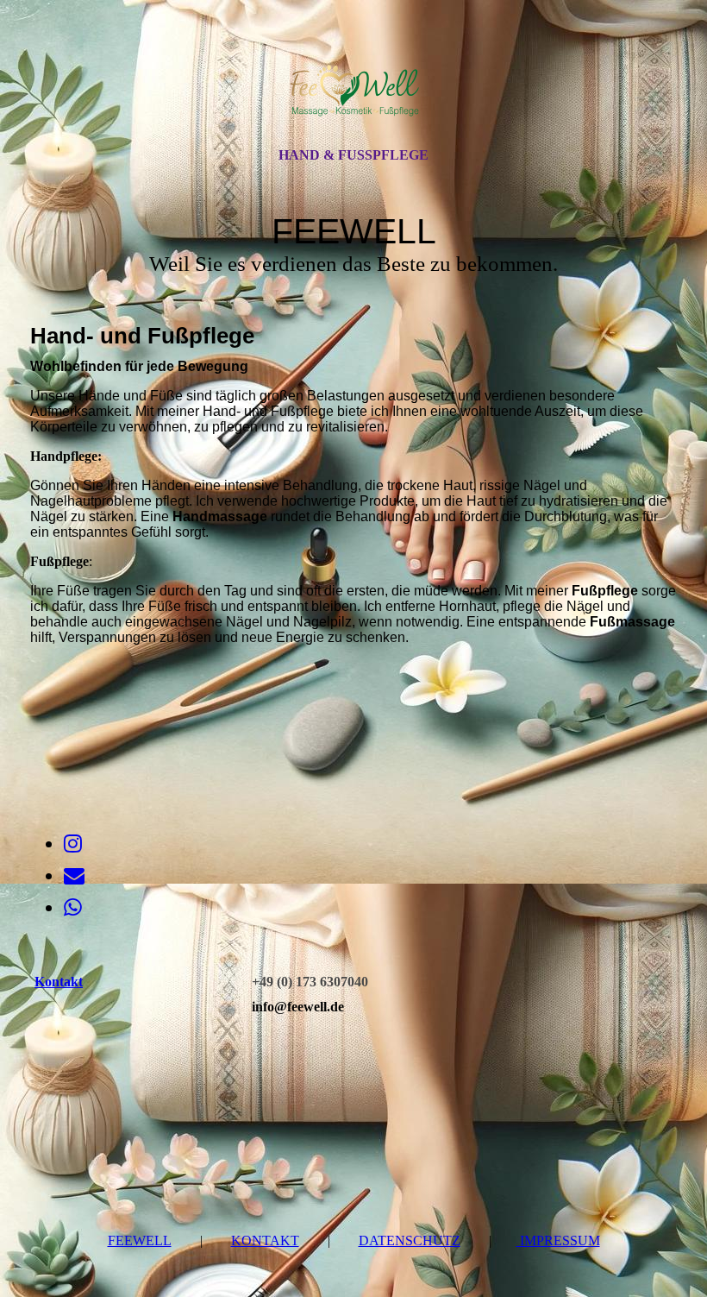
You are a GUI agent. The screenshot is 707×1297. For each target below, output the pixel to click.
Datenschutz (409, 1240)
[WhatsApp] (73, 908)
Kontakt (265, 1240)
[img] (353, 89)
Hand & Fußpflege (353, 155)
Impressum (558, 1240)
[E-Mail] (74, 876)
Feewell (140, 1240)
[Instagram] (73, 844)
